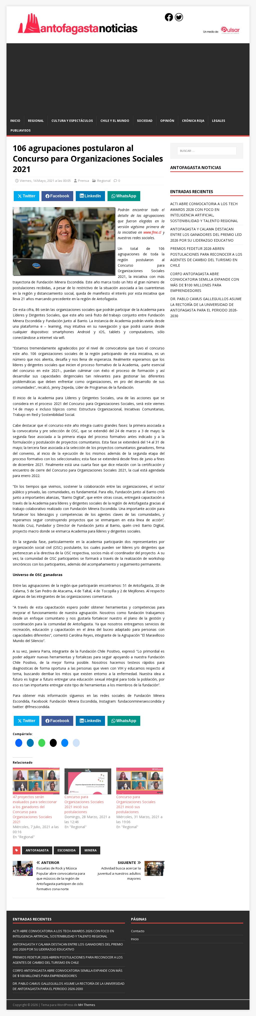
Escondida (67, 850)
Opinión (167, 121)
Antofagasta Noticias (195, 167)
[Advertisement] (128, 78)
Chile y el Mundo (114, 121)
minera (90, 850)
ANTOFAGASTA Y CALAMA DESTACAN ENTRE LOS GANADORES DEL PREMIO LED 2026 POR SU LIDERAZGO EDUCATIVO (206, 235)
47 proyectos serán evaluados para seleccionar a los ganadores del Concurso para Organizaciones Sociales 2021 (35, 809)
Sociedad (144, 121)
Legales (218, 121)
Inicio (15, 121)
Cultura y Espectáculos (72, 121)
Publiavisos (20, 130)
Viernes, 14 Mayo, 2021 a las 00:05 (45, 180)
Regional (36, 121)
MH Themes (86, 1005)
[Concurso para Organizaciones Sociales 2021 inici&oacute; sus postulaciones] (87, 781)
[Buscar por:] (207, 151)
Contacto (137, 931)
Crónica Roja (193, 121)
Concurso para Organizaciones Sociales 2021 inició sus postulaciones (84, 804)
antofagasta (37, 850)
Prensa (83, 180)
